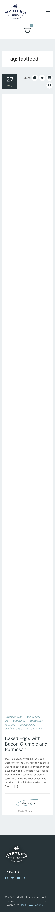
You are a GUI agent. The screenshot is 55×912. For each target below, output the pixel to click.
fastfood (10, 724)
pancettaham (34, 728)
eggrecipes (36, 720)
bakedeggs (33, 716)
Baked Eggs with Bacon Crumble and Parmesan (26, 744)
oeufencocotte (13, 728)
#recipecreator (14, 716)
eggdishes (19, 720)
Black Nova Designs (31, 904)
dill (7, 720)
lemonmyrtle (27, 724)
